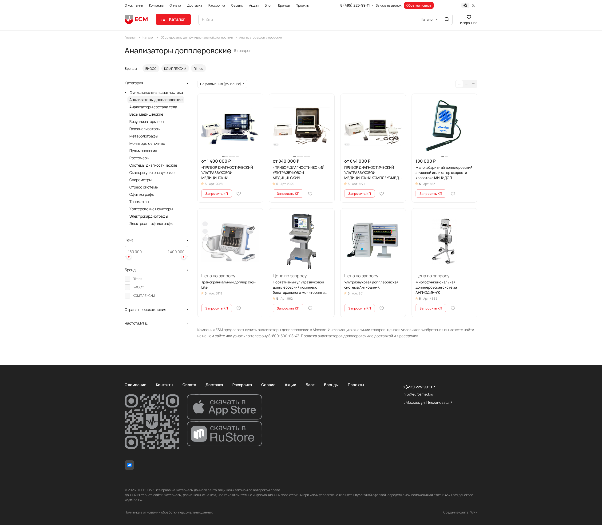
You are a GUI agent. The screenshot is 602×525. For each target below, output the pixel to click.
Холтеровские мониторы (151, 209)
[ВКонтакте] (129, 465)
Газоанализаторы (144, 128)
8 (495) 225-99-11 (355, 5)
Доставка (214, 384)
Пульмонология (143, 150)
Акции (290, 384)
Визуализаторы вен (146, 121)
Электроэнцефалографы (151, 223)
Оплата (189, 384)
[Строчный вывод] (466, 83)
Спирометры (140, 179)
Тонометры (139, 201)
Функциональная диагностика (156, 92)
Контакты (164, 384)
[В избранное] (239, 194)
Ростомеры (139, 158)
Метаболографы (143, 136)
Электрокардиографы (148, 216)
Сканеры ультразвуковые (151, 172)
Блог (310, 384)
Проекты (356, 384)
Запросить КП (216, 193)
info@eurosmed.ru (418, 394)
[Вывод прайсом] (473, 83)
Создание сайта (455, 512)
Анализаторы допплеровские (155, 99)
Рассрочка (242, 384)
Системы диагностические (153, 165)
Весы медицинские (146, 114)
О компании (136, 384)
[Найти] (447, 19)
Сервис (268, 384)
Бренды (331, 384)
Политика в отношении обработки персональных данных (169, 512)
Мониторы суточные (147, 143)
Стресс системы (143, 187)
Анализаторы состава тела (153, 107)
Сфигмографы (141, 194)
